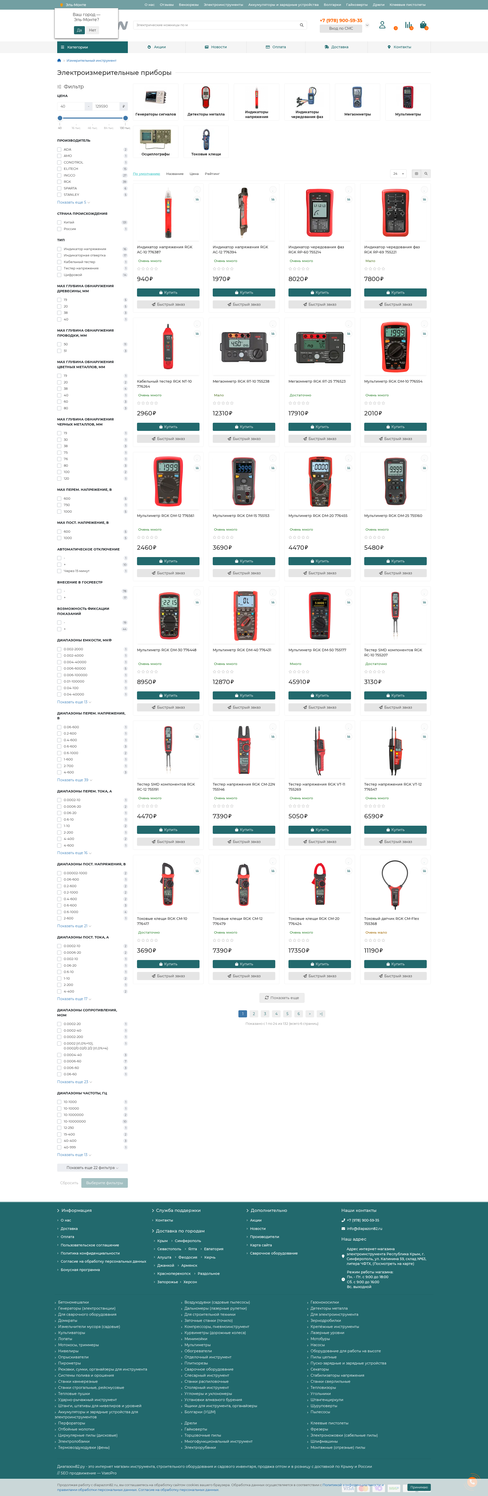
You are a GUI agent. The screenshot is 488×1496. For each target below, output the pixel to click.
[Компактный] (426, 173)
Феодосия (187, 1257)
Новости (219, 47)
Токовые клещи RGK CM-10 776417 (162, 921)
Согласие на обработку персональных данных (178, 1490)
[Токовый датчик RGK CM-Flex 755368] (395, 884)
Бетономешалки (73, 1302)
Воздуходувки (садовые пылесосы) (217, 1302)
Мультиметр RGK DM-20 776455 (317, 515)
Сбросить (69, 1183)
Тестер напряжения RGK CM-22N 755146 (244, 787)
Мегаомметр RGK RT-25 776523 (317, 381)
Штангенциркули (327, 1399)
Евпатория (213, 1249)
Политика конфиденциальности (90, 1253)
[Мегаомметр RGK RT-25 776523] (319, 347)
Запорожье (167, 1282)
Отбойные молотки (76, 1429)
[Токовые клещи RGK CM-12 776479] (244, 884)
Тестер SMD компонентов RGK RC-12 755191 (166, 787)
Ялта (192, 1249)
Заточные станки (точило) (209, 1320)
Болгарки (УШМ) (200, 1412)
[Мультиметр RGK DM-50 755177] (319, 615)
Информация (77, 1210)
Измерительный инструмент (91, 60)
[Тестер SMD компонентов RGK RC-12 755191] (168, 750)
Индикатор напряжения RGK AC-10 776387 (164, 249)
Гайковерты (357, 5)
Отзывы (167, 5)
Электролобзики (74, 1441)
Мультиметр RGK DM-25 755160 (393, 515)
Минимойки (196, 1339)
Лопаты (65, 1339)
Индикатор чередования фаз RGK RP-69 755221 (392, 249)
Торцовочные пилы (203, 1435)
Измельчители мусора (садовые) (89, 1326)
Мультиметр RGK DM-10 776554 (393, 381)
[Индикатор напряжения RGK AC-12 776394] (244, 212)
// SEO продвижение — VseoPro (87, 1473)
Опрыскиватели (73, 1357)
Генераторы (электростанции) (87, 1308)
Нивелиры (68, 1351)
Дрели (379, 5)
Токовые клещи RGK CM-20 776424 (313, 921)
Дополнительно (269, 1210)
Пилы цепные (324, 1357)
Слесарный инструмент (207, 1375)
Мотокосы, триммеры (78, 1345)
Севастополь (169, 1249)
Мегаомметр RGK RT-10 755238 (241, 381)
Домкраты (67, 1320)
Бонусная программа (80, 1270)
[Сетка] (416, 173)
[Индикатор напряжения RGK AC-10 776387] (168, 212)
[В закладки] (197, 189)
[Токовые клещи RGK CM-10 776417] (168, 884)
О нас (150, 5)
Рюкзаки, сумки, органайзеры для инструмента (102, 1369)
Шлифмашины (324, 1441)
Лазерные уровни (327, 1332)
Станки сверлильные (330, 1381)
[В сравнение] (197, 199)
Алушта (164, 1257)
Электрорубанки (200, 1447)
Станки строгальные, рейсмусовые (91, 1387)
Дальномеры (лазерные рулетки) (216, 1308)
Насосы (318, 1345)
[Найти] (302, 25)
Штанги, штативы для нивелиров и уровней (100, 1406)
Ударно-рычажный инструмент (87, 1399)
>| (321, 1014)
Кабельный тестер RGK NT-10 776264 (164, 384)
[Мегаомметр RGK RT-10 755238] (244, 347)
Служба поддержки (178, 1210)
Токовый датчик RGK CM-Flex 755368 (391, 921)
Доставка (339, 47)
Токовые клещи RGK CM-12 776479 (238, 921)
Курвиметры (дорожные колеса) (215, 1332)
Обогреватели (198, 1351)
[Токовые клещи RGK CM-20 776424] (319, 884)
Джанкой (165, 1265)
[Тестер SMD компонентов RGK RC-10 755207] (395, 615)
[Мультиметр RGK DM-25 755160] (395, 481)
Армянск (189, 1265)
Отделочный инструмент (208, 1357)
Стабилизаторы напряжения (337, 1375)
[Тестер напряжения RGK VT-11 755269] (319, 750)
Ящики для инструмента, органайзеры (221, 1406)
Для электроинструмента (334, 1314)
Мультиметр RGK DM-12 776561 (165, 515)
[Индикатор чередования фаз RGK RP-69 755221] (395, 212)
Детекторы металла (329, 1308)
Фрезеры (319, 1429)
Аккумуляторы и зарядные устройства (283, 5)
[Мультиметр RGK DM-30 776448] (168, 615)
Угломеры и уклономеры (208, 1393)
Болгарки (332, 5)
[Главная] (59, 60)
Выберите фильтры (104, 1183)
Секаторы (320, 1369)
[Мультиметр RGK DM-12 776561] (168, 481)
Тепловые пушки (74, 1393)
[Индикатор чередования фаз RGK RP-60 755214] (319, 212)
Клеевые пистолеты (408, 5)
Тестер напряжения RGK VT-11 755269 (316, 787)
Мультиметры (198, 1345)
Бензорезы (189, 5)
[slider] (60, 118)
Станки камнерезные (78, 1381)
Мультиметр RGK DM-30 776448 (166, 650)
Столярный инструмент (207, 1387)
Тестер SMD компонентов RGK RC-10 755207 (393, 652)
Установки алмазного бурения (213, 1399)
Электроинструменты (223, 5)
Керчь (210, 1257)
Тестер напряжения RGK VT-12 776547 (393, 787)
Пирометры (69, 1363)
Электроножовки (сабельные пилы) (344, 1435)
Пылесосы (320, 1412)
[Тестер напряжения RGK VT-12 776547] (395, 750)
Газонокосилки (325, 1302)
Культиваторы (71, 1332)
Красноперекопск (174, 1274)
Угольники (321, 1393)
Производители (264, 1237)
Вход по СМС (341, 28)
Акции (160, 47)
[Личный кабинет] (382, 25)
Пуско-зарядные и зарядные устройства (348, 1363)
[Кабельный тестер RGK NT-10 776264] (168, 347)
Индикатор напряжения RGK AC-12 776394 (240, 249)
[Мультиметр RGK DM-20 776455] (319, 481)
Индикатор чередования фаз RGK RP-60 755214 (316, 249)
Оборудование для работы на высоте (346, 1351)
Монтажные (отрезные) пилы (338, 1447)
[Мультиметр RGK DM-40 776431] (244, 615)
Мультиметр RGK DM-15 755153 (241, 515)
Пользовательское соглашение (90, 1245)
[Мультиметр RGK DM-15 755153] (244, 481)
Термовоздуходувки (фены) (84, 1447)
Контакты (402, 47)
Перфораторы (71, 1423)
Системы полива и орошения (86, 1375)
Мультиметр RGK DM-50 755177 (317, 650)
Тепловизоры (323, 1387)
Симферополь (188, 1241)
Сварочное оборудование (274, 1253)
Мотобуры (320, 1339)
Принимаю (419, 1487)
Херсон (190, 1282)
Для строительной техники (210, 1314)
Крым (162, 1241)
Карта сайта (261, 1245)
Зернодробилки (326, 1320)
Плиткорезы (196, 1363)
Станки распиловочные (207, 1381)
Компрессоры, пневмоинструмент (217, 1326)
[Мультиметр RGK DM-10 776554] (395, 347)
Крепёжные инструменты (335, 1326)
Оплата (279, 47)
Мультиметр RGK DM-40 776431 (242, 650)
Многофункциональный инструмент (219, 1441)
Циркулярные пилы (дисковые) (88, 1435)
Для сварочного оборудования (87, 1314)
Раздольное (209, 1274)
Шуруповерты (324, 1406)
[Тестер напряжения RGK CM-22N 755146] (244, 750)
